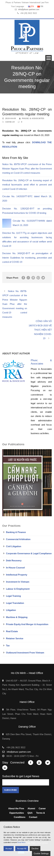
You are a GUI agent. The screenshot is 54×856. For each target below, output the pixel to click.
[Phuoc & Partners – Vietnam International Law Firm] (27, 36)
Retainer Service (14, 638)
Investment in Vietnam (17, 581)
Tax (8, 645)
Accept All (21, 848)
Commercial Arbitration (18, 539)
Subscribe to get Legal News (20, 776)
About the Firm (16, 808)
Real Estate (12, 631)
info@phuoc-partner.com (28, 9)
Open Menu (48, 58)
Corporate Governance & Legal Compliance (29, 553)
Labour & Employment (18, 589)
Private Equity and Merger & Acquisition (27, 624)
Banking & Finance (16, 532)
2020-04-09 (10, 118)
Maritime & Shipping (16, 617)
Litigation (11, 610)
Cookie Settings (41, 853)
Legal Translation (15, 603)
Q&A (30, 813)
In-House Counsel (15, 567)
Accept (8, 848)
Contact (33, 817)
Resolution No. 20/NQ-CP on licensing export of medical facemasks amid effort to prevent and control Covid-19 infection (27, 184)
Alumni (31, 808)
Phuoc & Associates (33, 118)
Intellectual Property (16, 574)
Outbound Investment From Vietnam (25, 652)
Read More (21, 842)
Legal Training (13, 596)
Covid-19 (10, 122)
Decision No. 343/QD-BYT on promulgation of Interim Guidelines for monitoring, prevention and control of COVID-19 (27, 257)
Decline (35, 848)
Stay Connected (13, 762)
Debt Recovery (13, 560)
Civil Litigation (13, 546)
